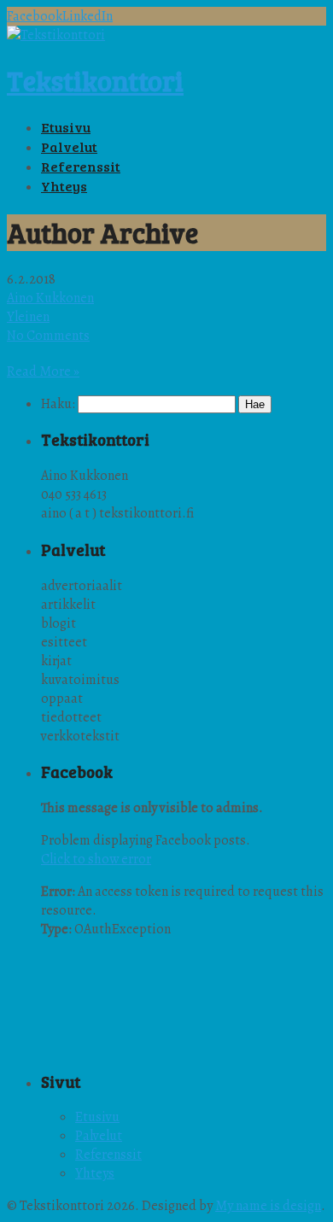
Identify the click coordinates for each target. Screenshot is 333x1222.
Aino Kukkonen (50, 298)
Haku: (58, 404)
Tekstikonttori (95, 80)
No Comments (48, 335)
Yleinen (28, 316)
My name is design (268, 1205)
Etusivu (97, 1117)
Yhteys (94, 1173)
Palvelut (98, 1135)
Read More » (43, 371)
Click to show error (96, 859)
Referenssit (108, 1154)
